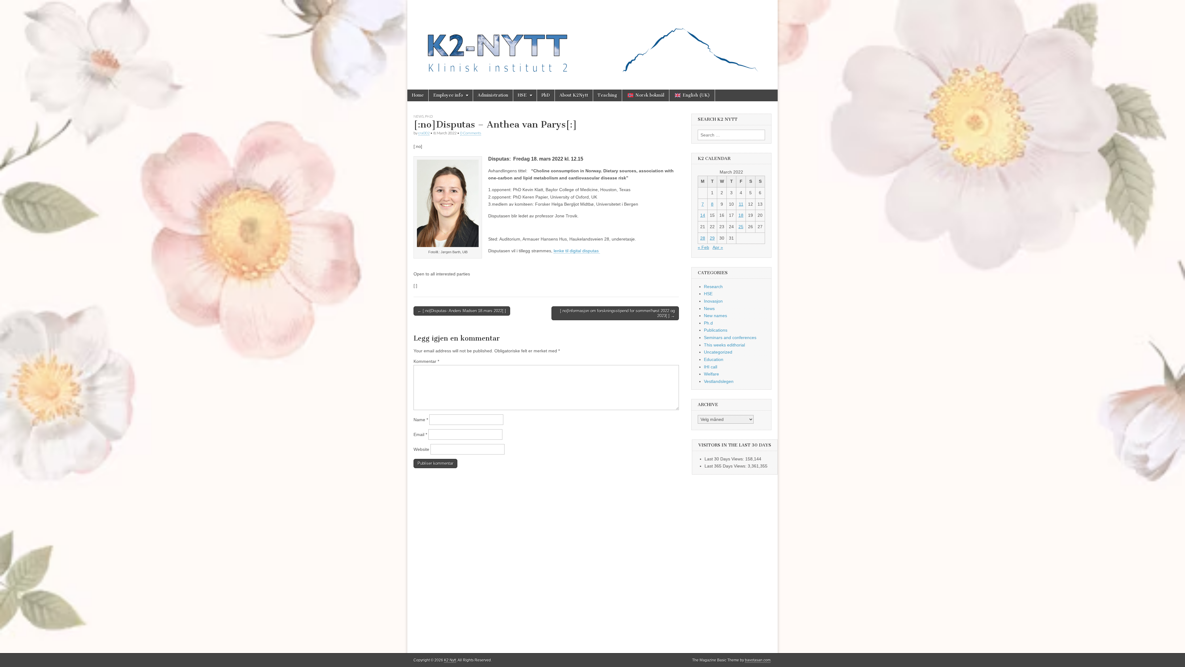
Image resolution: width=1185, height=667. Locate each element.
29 (712, 238)
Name (421, 419)
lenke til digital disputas (577, 250)
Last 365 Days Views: (726, 466)
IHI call (710, 366)
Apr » (718, 247)
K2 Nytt (450, 660)
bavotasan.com (758, 660)
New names (715, 315)
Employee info (448, 95)
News (419, 116)
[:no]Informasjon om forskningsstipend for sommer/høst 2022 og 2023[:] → (617, 313)
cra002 (424, 133)
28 (702, 238)
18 (740, 215)
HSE (522, 95)
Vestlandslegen (719, 381)
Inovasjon (713, 301)
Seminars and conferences (730, 337)
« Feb (703, 247)
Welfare (711, 373)
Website (421, 449)
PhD (546, 95)
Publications (715, 330)
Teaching (607, 95)
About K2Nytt (573, 95)
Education (713, 359)
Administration (493, 95)
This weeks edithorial (724, 344)
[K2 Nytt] (592, 40)
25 (740, 226)
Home (418, 95)
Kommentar (426, 361)
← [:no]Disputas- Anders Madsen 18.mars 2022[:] (462, 310)
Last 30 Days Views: (725, 458)
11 (741, 204)
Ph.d (429, 116)
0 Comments (470, 133)
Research (713, 286)
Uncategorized (718, 352)
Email (420, 434)
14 (702, 215)
